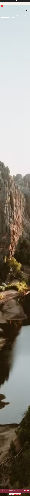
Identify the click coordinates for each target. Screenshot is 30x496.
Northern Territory (15, 2)
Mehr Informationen (3, 491)
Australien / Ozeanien (6, 2)
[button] (11, 494)
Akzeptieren (26, 490)
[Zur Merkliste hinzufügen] (28, 10)
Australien (11, 2)
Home (1, 2)
